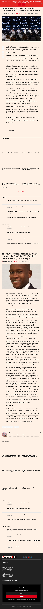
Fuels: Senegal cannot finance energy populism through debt (30, 169)
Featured (15, 261)
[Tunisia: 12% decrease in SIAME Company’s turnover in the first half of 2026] (31, 177)
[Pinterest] (3, 54)
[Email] (3, 57)
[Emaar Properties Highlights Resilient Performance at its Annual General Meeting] (21, 28)
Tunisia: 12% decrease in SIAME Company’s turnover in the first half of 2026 (31, 184)
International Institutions (21, 13)
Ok (19, 4)
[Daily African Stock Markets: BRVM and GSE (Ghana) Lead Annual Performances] (4, 202)
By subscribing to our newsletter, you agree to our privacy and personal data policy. (22, 599)
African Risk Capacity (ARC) (7, 427)
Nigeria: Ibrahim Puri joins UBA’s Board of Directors (11, 153)
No (23, 4)
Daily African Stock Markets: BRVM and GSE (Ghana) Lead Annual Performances (22, 200)
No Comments (30, 13)
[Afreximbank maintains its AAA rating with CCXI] (11, 161)
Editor (6, 261)
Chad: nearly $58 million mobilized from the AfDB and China (31, 153)
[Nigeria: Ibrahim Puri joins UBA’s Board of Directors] (11, 146)
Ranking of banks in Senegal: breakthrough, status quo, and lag (18, 206)
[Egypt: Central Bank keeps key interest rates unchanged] (31, 480)
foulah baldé (7, 13)
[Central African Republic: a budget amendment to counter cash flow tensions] (4, 218)
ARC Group (16, 427)
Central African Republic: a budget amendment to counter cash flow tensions (21, 217)
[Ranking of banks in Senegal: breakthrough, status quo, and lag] (4, 207)
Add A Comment (21, 191)
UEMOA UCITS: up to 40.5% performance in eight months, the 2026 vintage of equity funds (23, 211)
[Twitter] (3, 49)
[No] (41, 3)
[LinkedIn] (3, 52)
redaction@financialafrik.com (10, 580)
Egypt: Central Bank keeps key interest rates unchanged (31, 488)
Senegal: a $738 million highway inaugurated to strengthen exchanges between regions (23, 243)
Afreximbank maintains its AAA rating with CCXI (11, 169)
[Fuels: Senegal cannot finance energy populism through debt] (31, 161)
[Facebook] (3, 47)
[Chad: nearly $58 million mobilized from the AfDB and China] (31, 146)
